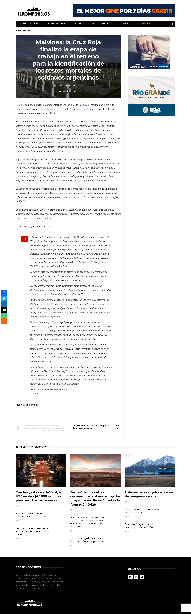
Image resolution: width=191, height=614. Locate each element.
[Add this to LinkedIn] (4, 304)
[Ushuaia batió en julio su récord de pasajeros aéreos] (150, 470)
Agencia (124, 23)
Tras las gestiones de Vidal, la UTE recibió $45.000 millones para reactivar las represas (38, 496)
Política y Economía (30, 23)
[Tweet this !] (4, 298)
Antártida (107, 23)
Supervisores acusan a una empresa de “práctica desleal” (90, 426)
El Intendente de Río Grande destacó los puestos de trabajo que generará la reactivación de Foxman (44, 428)
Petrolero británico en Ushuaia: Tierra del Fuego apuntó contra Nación (32, 531)
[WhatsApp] (4, 315)
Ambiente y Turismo (57, 23)
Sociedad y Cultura (84, 23)
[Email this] (4, 310)
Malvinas (66, 90)
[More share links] (4, 321)
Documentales (143, 23)
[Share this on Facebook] (4, 293)
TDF (74, 90)
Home (18, 30)
